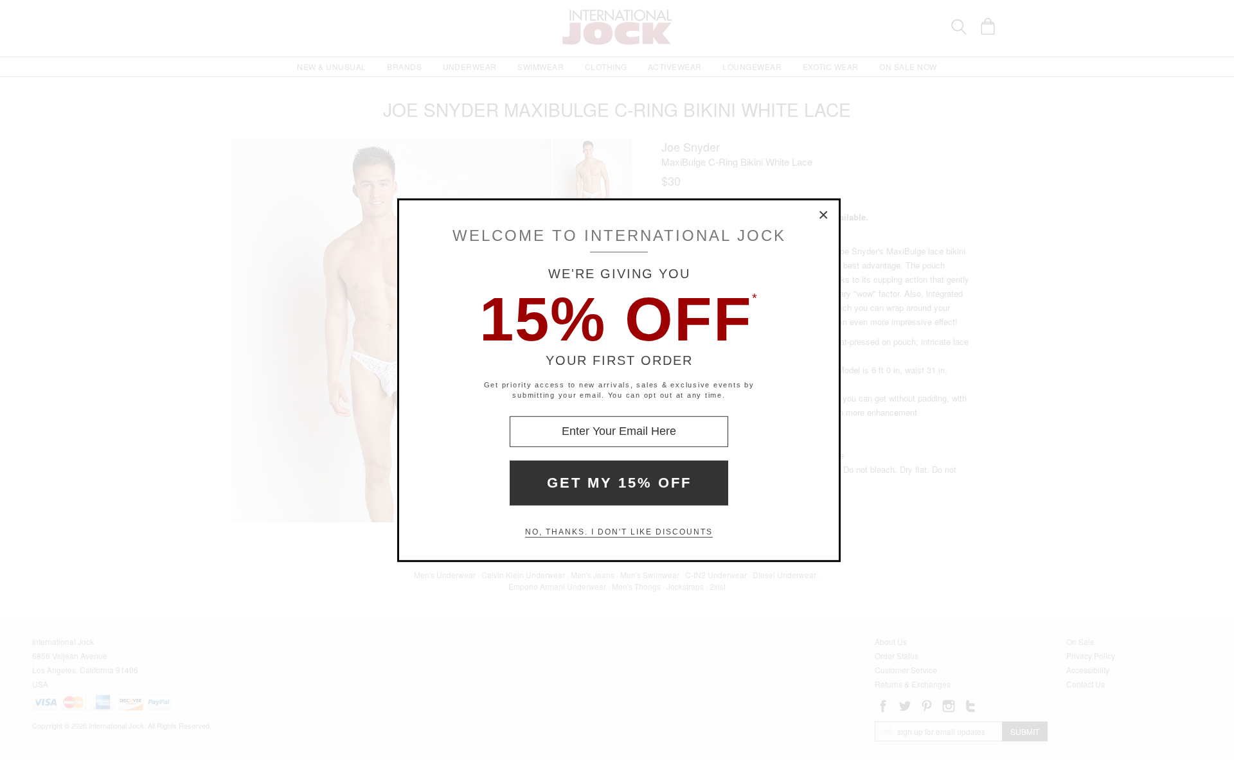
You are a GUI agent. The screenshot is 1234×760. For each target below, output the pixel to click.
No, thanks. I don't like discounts (619, 531)
